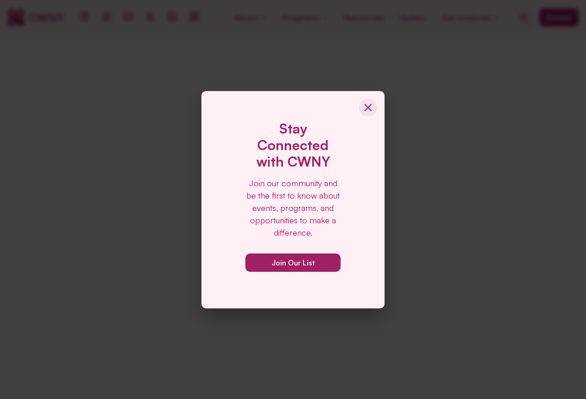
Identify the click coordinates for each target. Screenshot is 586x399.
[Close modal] (368, 107)
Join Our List (293, 262)
